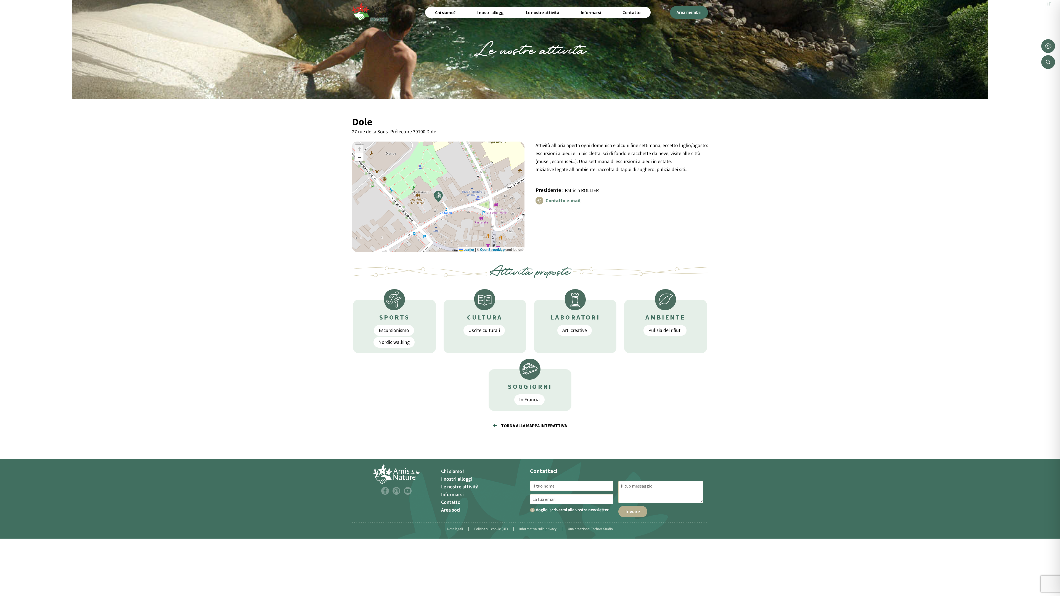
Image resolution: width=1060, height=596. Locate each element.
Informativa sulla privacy (537, 528)
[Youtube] (408, 491)
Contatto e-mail (563, 200)
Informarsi (591, 12)
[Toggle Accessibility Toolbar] (1048, 46)
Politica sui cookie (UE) (491, 528)
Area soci (450, 510)
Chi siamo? (445, 12)
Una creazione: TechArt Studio (590, 528)
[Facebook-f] (385, 491)
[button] (438, 196)
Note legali (455, 528)
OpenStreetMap (492, 249)
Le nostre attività (542, 12)
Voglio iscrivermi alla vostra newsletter (572, 510)
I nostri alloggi (491, 12)
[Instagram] (396, 491)
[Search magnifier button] (1048, 62)
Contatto (631, 12)
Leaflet (468, 249)
